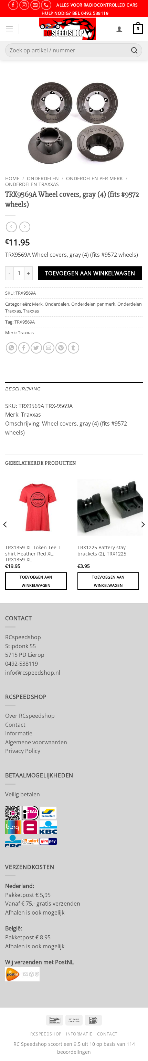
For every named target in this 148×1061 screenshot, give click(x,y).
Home (12, 178)
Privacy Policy (22, 751)
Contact (15, 724)
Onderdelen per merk (94, 178)
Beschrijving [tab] (23, 388)
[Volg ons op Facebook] (13, 5)
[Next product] (11, 227)
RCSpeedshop (46, 1034)
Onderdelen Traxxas (32, 184)
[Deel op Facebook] (24, 348)
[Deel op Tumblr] (73, 348)
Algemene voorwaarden (36, 742)
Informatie (18, 733)
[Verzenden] (134, 50)
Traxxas (31, 311)
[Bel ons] (46, 5)
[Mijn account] (119, 29)
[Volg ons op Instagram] (24, 5)
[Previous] (5, 538)
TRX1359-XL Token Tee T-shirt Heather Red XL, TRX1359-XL (33, 553)
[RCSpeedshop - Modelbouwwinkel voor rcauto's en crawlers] (67, 29)
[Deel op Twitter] (36, 348)
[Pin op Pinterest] (61, 348)
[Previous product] (24, 227)
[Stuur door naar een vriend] (48, 348)
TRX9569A (24, 322)
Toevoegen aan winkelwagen (90, 273)
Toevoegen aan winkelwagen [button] (36, 581)
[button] (9, 28)
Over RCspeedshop (30, 716)
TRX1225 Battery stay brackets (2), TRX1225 (101, 550)
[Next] (142, 538)
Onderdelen (43, 178)
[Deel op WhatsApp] (11, 348)
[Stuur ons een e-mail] (35, 5)
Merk (37, 304)
